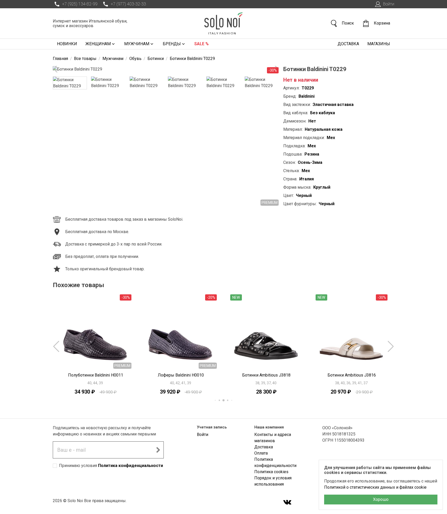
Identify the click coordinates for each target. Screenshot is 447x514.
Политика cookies (271, 471)
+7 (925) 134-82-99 (79, 4)
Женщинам (98, 43)
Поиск (348, 23)
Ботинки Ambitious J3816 (351, 375)
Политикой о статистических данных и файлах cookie (375, 487)
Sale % (201, 43)
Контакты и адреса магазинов (272, 437)
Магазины (378, 43)
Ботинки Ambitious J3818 (266, 375)
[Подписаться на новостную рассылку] (158, 450)
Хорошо (381, 499)
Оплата (261, 453)
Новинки (67, 43)
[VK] (287, 503)
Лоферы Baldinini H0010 (181, 375)
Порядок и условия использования (273, 481)
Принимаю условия (111, 465)
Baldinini (307, 96)
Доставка (348, 43)
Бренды (172, 43)
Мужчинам (136, 43)
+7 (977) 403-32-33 (128, 4)
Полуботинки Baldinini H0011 (95, 375)
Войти (388, 4)
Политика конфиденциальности (130, 465)
